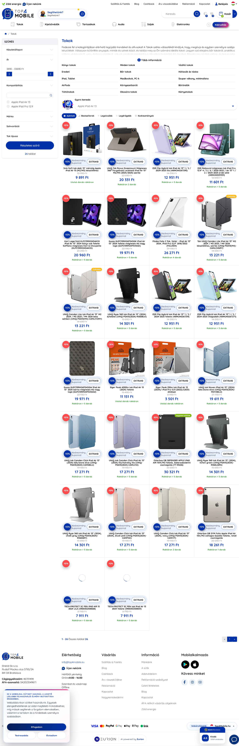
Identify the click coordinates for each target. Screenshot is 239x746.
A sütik (145, 668)
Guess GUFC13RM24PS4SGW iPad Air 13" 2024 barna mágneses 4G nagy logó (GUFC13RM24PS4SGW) (82, 389)
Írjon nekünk (34, 4)
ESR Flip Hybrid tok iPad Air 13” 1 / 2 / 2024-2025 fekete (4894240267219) (172, 315)
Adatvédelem (149, 673)
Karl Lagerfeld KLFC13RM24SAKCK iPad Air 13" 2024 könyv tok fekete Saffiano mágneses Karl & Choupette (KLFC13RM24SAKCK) (82, 244)
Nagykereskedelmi (112, 697)
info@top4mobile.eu (73, 662)
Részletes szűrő (30, 145)
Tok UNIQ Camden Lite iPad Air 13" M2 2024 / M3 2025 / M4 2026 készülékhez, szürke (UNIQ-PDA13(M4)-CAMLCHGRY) (216, 244)
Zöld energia (13, 4)
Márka (10, 116)
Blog (136, 3)
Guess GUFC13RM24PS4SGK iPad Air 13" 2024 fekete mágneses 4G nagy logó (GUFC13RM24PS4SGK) (127, 243)
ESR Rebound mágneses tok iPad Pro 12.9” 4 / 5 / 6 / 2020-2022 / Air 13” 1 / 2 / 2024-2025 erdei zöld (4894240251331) (216, 171)
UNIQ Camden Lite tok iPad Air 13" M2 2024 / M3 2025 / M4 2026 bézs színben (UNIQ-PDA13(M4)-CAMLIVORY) (82, 316)
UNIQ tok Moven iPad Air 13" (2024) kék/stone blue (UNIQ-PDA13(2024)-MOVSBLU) (216, 389)
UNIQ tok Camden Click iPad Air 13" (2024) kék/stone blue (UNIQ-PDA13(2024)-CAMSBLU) (82, 462)
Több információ (151, 60)
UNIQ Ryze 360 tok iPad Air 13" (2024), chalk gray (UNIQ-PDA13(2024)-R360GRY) (82, 535)
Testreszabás (21, 735)
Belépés (223, 4)
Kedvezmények (146, 115)
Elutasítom (51, 735)
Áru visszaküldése (168, 3)
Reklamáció (188, 3)
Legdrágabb (125, 115)
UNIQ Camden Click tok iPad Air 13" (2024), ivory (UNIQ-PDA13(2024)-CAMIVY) (172, 535)
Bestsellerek (87, 115)
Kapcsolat (204, 3)
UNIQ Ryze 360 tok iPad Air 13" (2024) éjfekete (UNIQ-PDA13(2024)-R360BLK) (127, 315)
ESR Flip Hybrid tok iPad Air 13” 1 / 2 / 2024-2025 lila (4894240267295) (172, 169)
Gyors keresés (82, 99)
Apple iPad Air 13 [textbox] (87, 106)
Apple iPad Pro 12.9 (22, 106)
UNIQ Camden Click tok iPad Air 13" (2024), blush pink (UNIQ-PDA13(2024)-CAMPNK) (126, 535)
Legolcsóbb (106, 115)
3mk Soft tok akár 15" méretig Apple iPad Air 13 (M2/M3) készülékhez (82, 169)
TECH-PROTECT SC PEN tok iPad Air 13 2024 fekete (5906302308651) (127, 607)
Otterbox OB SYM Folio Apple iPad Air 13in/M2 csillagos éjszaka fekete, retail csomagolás (217, 535)
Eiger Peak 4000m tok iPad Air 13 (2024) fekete (127, 388)
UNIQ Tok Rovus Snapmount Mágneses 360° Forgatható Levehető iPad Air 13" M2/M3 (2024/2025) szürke (127, 170)
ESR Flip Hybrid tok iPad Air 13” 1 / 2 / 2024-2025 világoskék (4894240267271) (216, 315)
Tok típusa (12, 136)
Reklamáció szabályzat (154, 679)
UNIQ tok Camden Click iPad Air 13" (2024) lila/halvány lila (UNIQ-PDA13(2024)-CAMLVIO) (127, 462)
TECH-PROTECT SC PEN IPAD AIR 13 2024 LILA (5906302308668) (82, 607)
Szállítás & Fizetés (120, 3)
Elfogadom (36, 727)
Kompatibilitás (15, 85)
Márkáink (146, 662)
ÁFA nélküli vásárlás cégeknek (158, 703)
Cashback (149, 3)
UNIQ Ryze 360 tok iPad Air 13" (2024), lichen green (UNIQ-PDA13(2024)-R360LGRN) (216, 462)
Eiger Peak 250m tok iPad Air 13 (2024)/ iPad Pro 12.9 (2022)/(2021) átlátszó (171, 389)
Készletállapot (15, 49)
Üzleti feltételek (150, 685)
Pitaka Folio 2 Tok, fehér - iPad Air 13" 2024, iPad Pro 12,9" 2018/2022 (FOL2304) (172, 243)
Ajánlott (71, 115)
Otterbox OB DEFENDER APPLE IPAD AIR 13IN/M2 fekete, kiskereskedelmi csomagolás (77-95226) (172, 462)
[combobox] (156, 106)
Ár (8, 59)
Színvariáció (13, 126)
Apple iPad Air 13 (20, 102)
